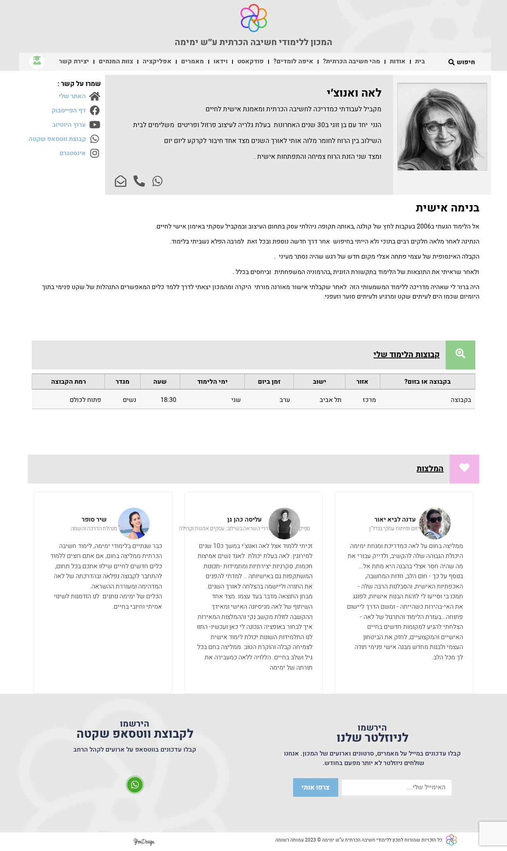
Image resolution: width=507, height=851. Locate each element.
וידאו (220, 61)
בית (420, 61)
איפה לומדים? (293, 61)
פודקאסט (250, 61)
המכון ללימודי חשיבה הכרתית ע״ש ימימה (253, 42)
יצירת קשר (74, 61)
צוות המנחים (116, 61)
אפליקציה (157, 61)
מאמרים (192, 61)
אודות (398, 61)
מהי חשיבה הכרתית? (351, 61)
